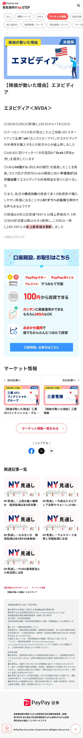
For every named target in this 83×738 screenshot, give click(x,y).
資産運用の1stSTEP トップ (16, 587)
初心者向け (12, 24)
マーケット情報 (58, 16)
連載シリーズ (24, 16)
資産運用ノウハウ (59, 24)
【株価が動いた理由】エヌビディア (21, 592)
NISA (40, 16)
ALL (8, 16)
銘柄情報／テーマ (34, 24)
